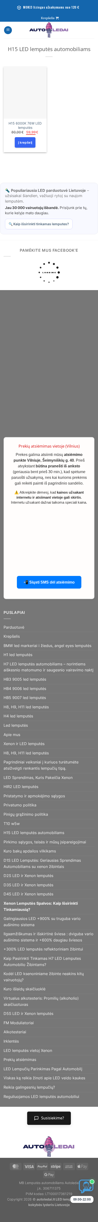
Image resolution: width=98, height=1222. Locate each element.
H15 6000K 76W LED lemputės (25, 125)
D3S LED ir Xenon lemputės (28, 885)
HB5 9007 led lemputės (25, 697)
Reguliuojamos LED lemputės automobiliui (41, 1096)
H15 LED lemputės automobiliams (34, 832)
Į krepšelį (25, 142)
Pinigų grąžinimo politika (26, 814)
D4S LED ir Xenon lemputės (28, 894)
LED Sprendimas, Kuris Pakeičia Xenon (38, 777)
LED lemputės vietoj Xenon (28, 1050)
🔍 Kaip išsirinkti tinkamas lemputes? (39, 224)
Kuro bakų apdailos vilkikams (30, 851)
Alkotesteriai (15, 1031)
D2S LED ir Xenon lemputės (28, 875)
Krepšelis (12, 636)
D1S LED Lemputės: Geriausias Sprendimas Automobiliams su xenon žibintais (42, 863)
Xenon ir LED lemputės (24, 743)
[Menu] (8, 30)
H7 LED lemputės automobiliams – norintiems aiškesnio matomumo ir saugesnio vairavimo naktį (48, 667)
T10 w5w (12, 823)
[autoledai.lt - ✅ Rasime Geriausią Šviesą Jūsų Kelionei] (49, 30)
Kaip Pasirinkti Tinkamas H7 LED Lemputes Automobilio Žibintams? (42, 961)
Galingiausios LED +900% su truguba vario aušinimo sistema (42, 921)
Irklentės (11, 1041)
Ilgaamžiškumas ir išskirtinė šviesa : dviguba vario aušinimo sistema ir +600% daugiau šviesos (48, 936)
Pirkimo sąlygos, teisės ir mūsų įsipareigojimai (45, 842)
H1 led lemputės (18, 654)
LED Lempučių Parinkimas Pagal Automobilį (43, 1068)
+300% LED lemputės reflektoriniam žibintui (43, 949)
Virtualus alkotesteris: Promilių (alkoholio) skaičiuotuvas (41, 1001)
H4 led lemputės (18, 716)
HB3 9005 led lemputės (25, 679)
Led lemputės (16, 725)
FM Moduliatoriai (19, 1022)
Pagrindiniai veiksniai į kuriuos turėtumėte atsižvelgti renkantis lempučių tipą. (41, 765)
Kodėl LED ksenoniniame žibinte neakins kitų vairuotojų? (44, 976)
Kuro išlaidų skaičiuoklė (24, 989)
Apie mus (12, 734)
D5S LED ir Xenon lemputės (28, 1013)
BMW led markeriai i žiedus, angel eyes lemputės (47, 645)
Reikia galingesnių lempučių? (29, 1087)
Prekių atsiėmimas (20, 1059)
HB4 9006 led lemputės (25, 688)
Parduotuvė (14, 627)
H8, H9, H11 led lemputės (26, 707)
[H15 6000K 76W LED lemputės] (25, 93)
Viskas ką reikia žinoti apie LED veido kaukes (44, 1078)
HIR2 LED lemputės (21, 786)
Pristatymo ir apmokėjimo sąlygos (34, 796)
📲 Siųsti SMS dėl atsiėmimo (49, 582)
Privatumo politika (20, 805)
